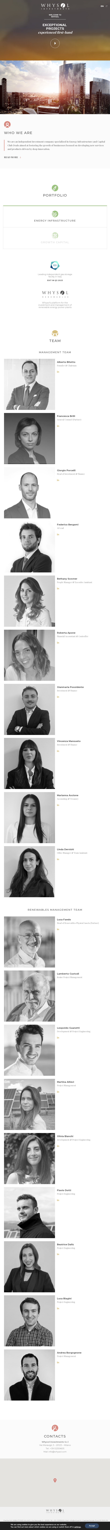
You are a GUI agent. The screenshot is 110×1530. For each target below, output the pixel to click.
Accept (92, 1525)
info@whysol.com (58, 1451)
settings (77, 1527)
